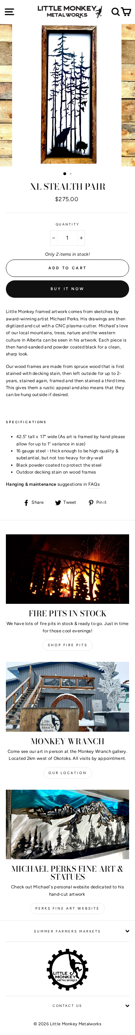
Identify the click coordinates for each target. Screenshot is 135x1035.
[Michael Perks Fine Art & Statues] (67, 824)
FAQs (94, 484)
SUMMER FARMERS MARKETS (67, 931)
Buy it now (68, 289)
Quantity (68, 224)
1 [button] (65, 174)
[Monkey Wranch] (67, 696)
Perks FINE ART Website (67, 908)
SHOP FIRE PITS (68, 645)
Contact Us (68, 1006)
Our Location (67, 773)
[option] (68, 95)
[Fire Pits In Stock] (67, 569)
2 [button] (71, 174)
